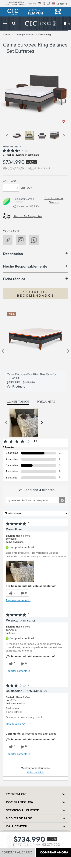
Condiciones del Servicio (53, 200)
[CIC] (13, 11)
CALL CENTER (16, 826)
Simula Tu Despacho (27, 216)
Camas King (44, 34)
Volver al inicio (35, 772)
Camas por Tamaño (24, 34)
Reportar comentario (18, 600)
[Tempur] (35, 11)
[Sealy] (58, 11)
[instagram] (22, 239)
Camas (6, 34)
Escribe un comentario (27, 155)
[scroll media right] (41, 423)
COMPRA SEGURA (19, 802)
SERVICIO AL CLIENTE (22, 810)
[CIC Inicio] (38, 23)
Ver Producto (16, 386)
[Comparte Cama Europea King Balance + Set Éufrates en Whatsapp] (35, 239)
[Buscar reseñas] (62, 500)
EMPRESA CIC (16, 794)
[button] (8, 136)
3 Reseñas (8, 155)
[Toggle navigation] (5, 23)
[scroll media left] (6, 423)
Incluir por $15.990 (28, 206)
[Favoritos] (63, 121)
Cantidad (9, 180)
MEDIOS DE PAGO (19, 818)
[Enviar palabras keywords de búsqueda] (14, 23)
